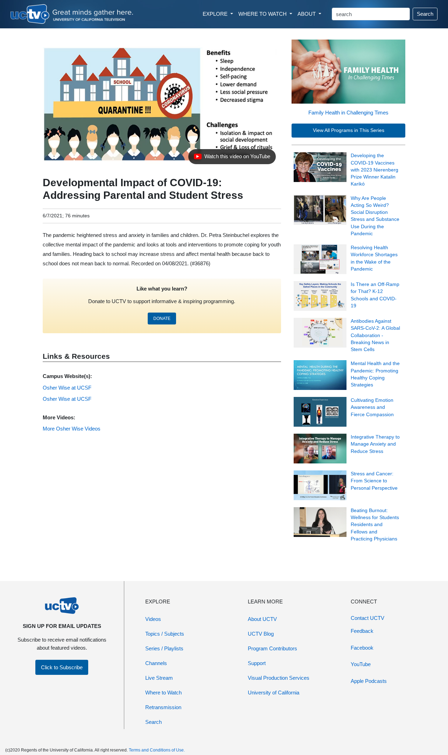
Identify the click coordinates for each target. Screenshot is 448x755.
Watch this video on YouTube (232, 158)
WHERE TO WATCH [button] (263, 14)
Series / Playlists (164, 648)
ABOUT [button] (307, 14)
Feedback (362, 631)
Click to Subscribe (62, 667)
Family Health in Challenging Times (348, 113)
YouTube (361, 664)
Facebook (362, 648)
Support (257, 663)
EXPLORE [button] (216, 14)
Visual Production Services (278, 678)
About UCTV (262, 619)
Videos (153, 619)
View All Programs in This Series (348, 130)
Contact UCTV (367, 618)
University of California (273, 692)
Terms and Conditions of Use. (157, 750)
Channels (156, 663)
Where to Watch (163, 692)
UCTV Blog (261, 634)
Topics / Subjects (164, 634)
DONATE (161, 318)
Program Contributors (272, 648)
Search (425, 14)
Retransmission (163, 707)
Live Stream (159, 678)
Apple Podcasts (369, 681)
